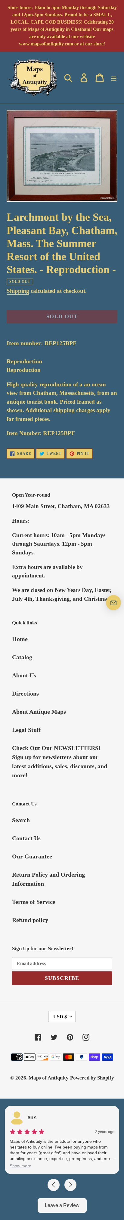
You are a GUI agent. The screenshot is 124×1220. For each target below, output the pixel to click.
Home (20, 639)
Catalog (22, 657)
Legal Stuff (26, 729)
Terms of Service (33, 901)
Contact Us (26, 838)
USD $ (60, 1016)
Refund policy (30, 920)
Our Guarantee (32, 856)
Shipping (18, 291)
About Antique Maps (39, 711)
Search (21, 820)
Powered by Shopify (92, 1078)
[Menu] (113, 77)
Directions (25, 693)
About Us (24, 675)
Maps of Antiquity (49, 1078)
